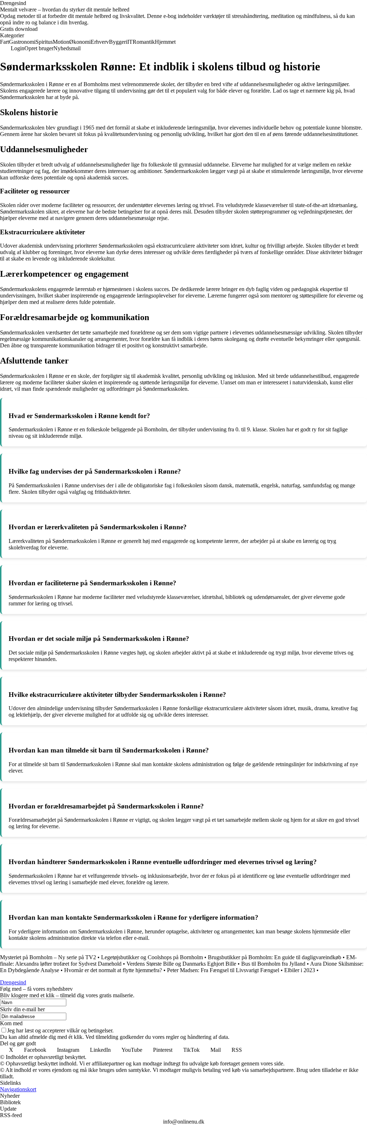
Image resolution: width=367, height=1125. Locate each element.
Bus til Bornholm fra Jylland (273, 964)
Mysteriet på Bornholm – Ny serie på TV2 (48, 957)
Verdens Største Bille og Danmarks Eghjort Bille (181, 964)
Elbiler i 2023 (299, 970)
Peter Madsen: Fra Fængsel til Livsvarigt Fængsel (223, 970)
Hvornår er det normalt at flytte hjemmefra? (113, 970)
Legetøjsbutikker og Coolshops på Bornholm (152, 957)
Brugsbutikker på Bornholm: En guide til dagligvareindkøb (274, 957)
